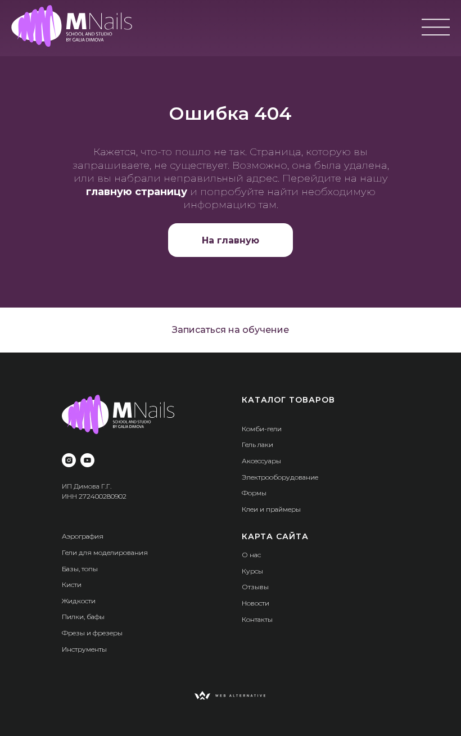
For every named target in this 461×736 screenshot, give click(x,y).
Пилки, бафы (83, 616)
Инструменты (84, 649)
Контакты (257, 619)
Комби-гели (262, 429)
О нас (251, 554)
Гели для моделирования (105, 552)
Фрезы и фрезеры (92, 633)
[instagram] (69, 460)
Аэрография (82, 536)
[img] (71, 26)
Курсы (252, 571)
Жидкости (79, 601)
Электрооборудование (280, 477)
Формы (254, 493)
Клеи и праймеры (271, 509)
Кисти (72, 584)
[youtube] (87, 460)
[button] (230, 330)
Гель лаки (257, 444)
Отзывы (255, 587)
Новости (255, 603)
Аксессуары (261, 461)
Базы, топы (80, 569)
